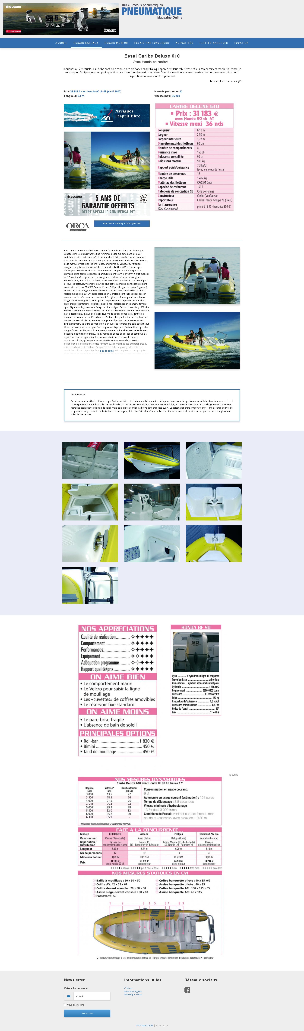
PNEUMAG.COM (144, 1025)
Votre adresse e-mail (76, 988)
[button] (70, 160)
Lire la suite (107, 350)
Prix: (67, 91)
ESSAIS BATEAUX (86, 43)
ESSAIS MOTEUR (116, 43)
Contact (128, 988)
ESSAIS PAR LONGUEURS (151, 43)
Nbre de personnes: (166, 91)
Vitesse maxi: (162, 96)
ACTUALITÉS (184, 43)
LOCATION (241, 43)
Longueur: (70, 96)
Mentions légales (133, 991)
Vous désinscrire (75, 1004)
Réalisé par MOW (133, 994)
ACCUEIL (61, 43)
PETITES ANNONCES (214, 43)
